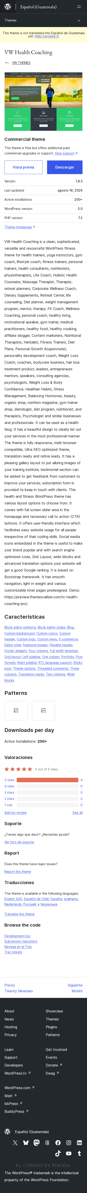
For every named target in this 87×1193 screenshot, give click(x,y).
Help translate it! (47, 36)
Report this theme (17, 871)
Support (10, 1057)
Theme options (24, 668)
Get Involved (56, 1049)
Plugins (51, 1027)
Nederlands (13, 904)
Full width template (64, 651)
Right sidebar (27, 662)
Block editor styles (51, 627)
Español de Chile (36, 899)
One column (51, 657)
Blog (70, 627)
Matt (10, 1096)
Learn (9, 1049)
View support (64, 153)
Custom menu (47, 639)
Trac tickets (13, 952)
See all (77, 812)
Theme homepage (18, 227)
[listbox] (43, 710)
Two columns (55, 674)
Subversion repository (20, 941)
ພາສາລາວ (71, 899)
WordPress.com (19, 1088)
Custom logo (26, 639)
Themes (10, 20)
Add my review (15, 812)
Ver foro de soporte (19, 842)
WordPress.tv (17, 1073)
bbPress (13, 1103)
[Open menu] (80, 6)
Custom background (19, 633)
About (9, 1011)
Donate (54, 1065)
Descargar (64, 167)
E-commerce (68, 639)
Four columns (38, 651)
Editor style (12, 645)
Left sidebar (31, 657)
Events (51, 1057)
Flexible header (61, 645)
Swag (52, 1073)
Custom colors (47, 633)
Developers (13, 1065)
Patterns (53, 1035)
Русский (29, 904)
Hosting (10, 1027)
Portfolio (67, 657)
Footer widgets (15, 651)
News (9, 1019)
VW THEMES (21, 63)
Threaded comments (52, 668)
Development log (17, 936)
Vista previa (23, 167)
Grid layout (12, 657)
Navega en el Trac (18, 946)
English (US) (13, 899)
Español (56, 899)
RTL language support (55, 662)
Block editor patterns (20, 627)
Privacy (10, 1035)
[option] (15, 710)
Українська (48, 904)
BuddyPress (16, 1111)
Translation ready (31, 674)
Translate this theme (19, 914)
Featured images (35, 645)
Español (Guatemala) (32, 1132)
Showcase (54, 1011)
